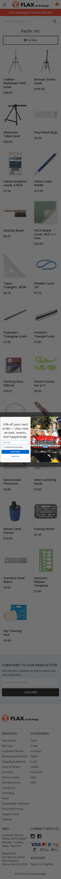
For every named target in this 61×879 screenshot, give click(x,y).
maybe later (15, 456)
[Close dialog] (58, 419)
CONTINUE (15, 452)
